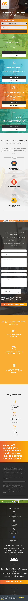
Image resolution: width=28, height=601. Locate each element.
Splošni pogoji (14, 594)
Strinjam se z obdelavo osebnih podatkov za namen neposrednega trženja (13, 300)
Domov (14, 591)
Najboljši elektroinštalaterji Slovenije (14, 550)
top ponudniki (14, 55)
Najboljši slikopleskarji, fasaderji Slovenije (14, 548)
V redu (21, 597)
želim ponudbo (14, 52)
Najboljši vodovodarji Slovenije (14, 554)
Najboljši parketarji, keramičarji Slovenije (14, 552)
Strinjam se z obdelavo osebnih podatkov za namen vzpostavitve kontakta (13, 298)
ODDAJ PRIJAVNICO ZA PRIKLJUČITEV (14, 304)
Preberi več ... (3, 599)
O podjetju (14, 593)
